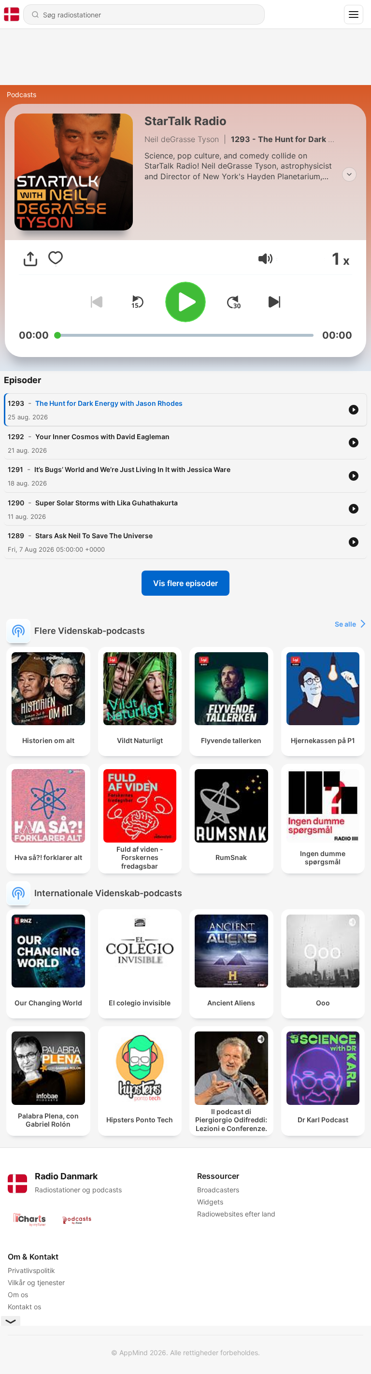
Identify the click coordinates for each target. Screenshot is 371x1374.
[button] (265, 259)
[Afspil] (185, 302)
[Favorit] (55, 259)
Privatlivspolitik (31, 1270)
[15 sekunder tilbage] (137, 302)
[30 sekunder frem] (233, 302)
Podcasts (21, 94)
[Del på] (30, 259)
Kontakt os (24, 1306)
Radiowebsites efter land (236, 1214)
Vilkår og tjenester (36, 1282)
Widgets (210, 1202)
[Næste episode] (272, 302)
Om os (18, 1294)
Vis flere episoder (185, 583)
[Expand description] (349, 174)
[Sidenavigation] (353, 14)
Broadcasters (218, 1190)
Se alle (345, 624)
